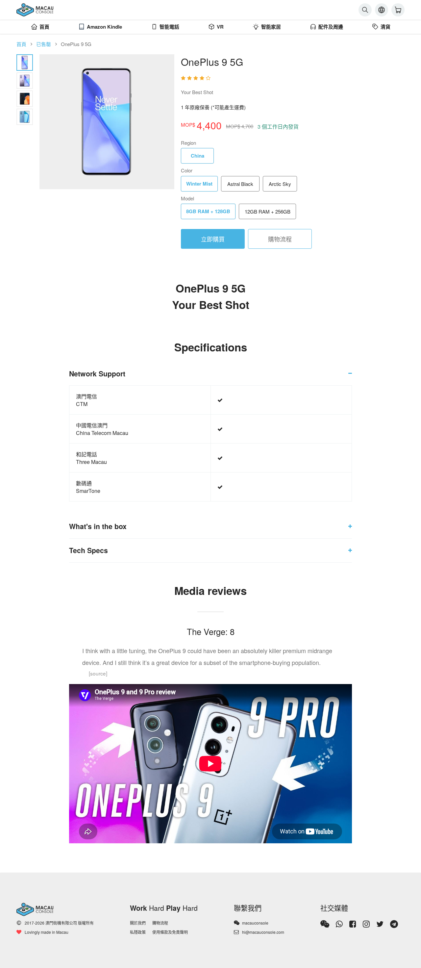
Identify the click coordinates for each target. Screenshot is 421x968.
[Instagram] (366, 924)
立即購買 (213, 239)
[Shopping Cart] (398, 9)
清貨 (385, 26)
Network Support (97, 374)
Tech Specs (88, 550)
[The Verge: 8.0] (293, 78)
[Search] (365, 9)
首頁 (44, 26)
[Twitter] (380, 924)
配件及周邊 (330, 26)
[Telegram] (394, 924)
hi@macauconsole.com (263, 932)
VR (220, 26)
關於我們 (138, 923)
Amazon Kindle (104, 26)
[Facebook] (352, 924)
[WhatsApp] (339, 924)
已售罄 (43, 43)
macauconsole (255, 923)
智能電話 (169, 26)
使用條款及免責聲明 (170, 932)
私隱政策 (138, 932)
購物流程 (280, 239)
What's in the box (98, 526)
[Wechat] (324, 924)
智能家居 (271, 26)
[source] (98, 673)
